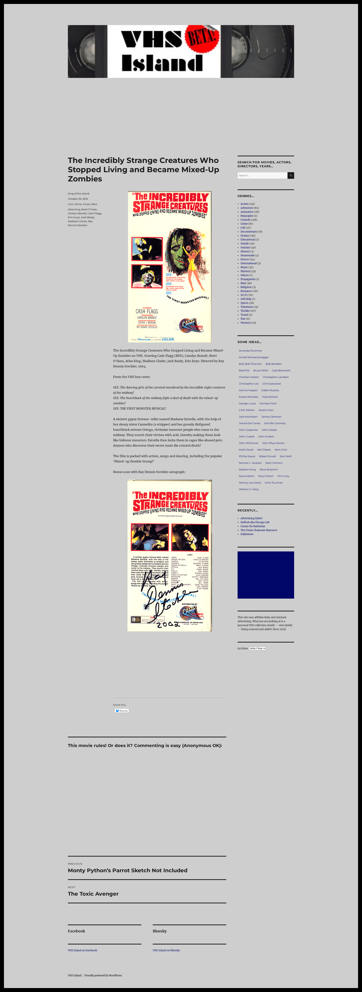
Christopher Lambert (276, 377)
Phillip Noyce (247, 456)
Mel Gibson (264, 449)
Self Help (246, 299)
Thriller (245, 310)
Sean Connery (274, 462)
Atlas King (74, 209)
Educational (248, 239)
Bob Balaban (274, 363)
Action (244, 204)
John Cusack (247, 436)
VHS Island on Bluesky (166, 950)
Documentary (249, 231)
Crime (244, 223)
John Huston (266, 436)
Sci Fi (244, 295)
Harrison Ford (267, 403)
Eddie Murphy (270, 390)
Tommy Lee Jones (250, 482)
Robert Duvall (267, 456)
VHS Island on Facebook (82, 950)
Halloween (247, 534)
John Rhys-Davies (273, 443)
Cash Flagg (94, 213)
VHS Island (74, 975)
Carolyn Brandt (77, 213)
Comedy (245, 219)
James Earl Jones (249, 423)
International (249, 263)
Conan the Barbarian (253, 526)
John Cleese (269, 429)
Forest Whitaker (248, 396)
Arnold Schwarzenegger (254, 357)
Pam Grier (281, 449)
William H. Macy (249, 489)
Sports (244, 303)
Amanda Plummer (250, 350)
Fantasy (245, 247)
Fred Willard (270, 396)
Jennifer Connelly (275, 423)
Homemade (248, 255)
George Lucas (247, 403)
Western (246, 322)
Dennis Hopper (248, 390)
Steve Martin (246, 476)
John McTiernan (248, 443)
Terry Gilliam (266, 476)
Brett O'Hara (89, 209)
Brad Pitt (244, 370)
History (245, 251)
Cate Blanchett (281, 370)
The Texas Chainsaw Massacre (259, 530)
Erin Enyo (74, 217)
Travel (244, 314)
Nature (245, 275)
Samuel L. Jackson (250, 462)
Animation (247, 211)
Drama (245, 235)
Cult (70, 204)
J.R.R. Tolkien (247, 410)
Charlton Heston (249, 377)
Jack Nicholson (248, 416)
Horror (78, 204)
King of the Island (78, 193)
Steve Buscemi (269, 469)
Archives (243, 648)
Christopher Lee (248, 383)
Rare (94, 204)
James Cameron (271, 416)
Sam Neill (286, 456)
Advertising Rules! (252, 518)
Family (245, 243)
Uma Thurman (274, 482)
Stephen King (247, 469)
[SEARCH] (291, 175)
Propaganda (248, 279)
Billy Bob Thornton (250, 363)
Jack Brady (87, 217)
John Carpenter (248, 429)
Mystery (245, 271)
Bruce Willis (260, 370)
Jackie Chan (266, 410)
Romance (246, 291)
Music (86, 204)
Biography (247, 215)
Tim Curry (283, 476)
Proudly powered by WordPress (103, 975)
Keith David (246, 449)
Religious (246, 287)
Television (247, 307)
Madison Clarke (77, 221)
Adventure (247, 208)
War (243, 318)
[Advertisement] (181, 127)
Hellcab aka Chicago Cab (255, 522)
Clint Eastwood (271, 383)
